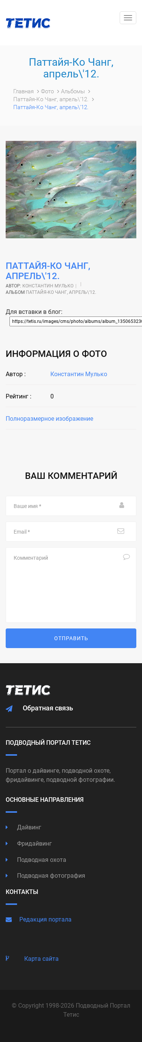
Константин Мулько (47, 286)
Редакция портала (45, 919)
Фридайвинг (34, 843)
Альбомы (73, 91)
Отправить (71, 638)
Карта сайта (41, 958)
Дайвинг (28, 827)
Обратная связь (48, 708)
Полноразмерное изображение (49, 418)
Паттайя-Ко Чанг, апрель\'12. (51, 99)
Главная (24, 91)
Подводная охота (41, 859)
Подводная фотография (50, 875)
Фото (48, 91)
